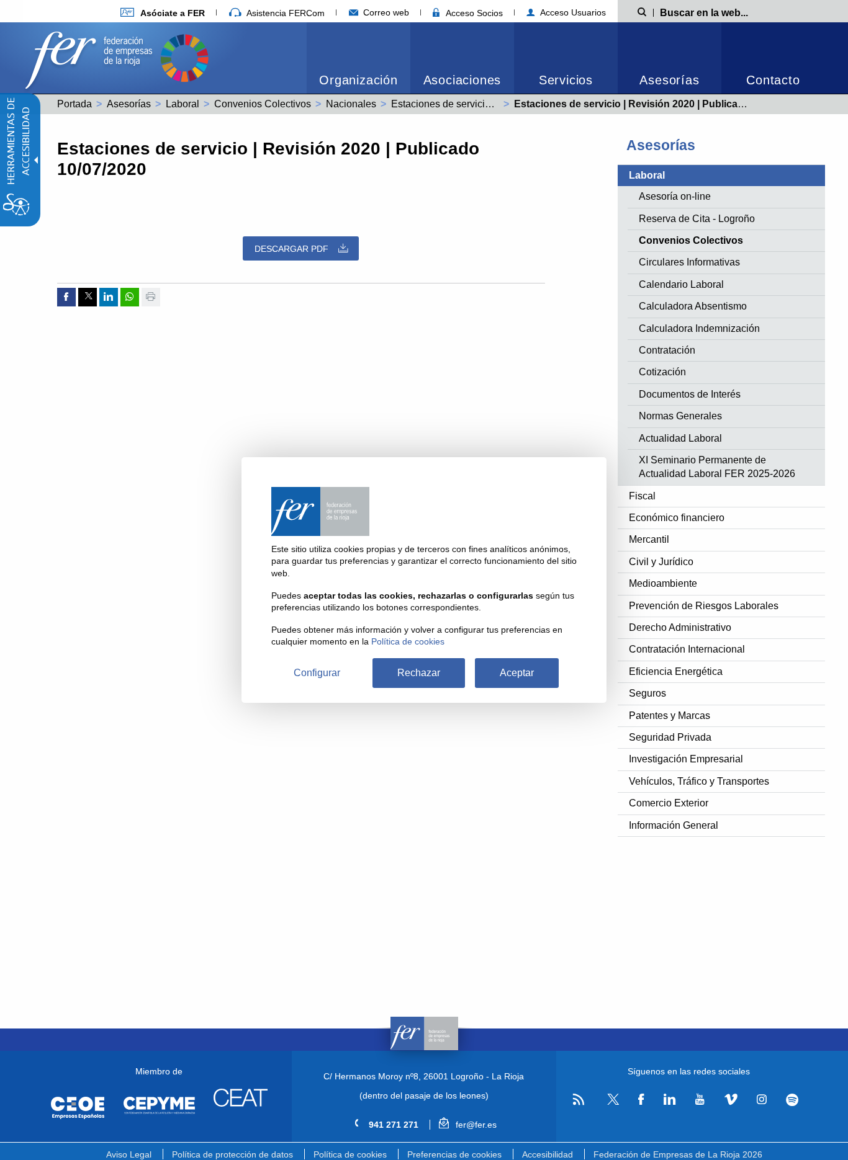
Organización (358, 80)
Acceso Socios (473, 13)
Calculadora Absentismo (693, 306)
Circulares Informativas (689, 262)
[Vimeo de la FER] (730, 1100)
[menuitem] (163, 12)
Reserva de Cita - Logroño (697, 218)
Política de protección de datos (232, 1154)
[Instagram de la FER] (761, 1100)
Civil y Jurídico (661, 561)
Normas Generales (680, 416)
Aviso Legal (128, 1154)
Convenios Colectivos (262, 104)
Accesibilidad (547, 1154)
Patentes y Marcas (669, 715)
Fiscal (642, 496)
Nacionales (351, 104)
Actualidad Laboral (680, 438)
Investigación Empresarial (686, 759)
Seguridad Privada (670, 737)
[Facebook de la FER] (641, 1100)
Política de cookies (350, 1154)
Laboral (182, 104)
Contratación (667, 350)
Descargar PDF (291, 249)
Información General (673, 825)
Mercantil (649, 539)
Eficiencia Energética (676, 671)
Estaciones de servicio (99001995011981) (484, 104)
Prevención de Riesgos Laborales (703, 605)
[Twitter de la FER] (611, 1102)
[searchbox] (724, 11)
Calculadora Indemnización (699, 328)
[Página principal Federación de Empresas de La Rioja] (91, 56)
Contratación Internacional (687, 649)
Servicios (566, 80)
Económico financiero (676, 517)
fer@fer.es (474, 1125)
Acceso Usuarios (572, 12)
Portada (74, 104)
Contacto (773, 80)
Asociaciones (462, 80)
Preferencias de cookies (454, 1154)
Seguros (647, 693)
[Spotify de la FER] (792, 1100)
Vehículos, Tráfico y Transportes (699, 781)
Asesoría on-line (675, 196)
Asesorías (669, 80)
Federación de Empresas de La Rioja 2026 (677, 1154)
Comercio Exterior (668, 803)
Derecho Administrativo (680, 627)
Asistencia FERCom (284, 13)
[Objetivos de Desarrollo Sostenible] (184, 56)
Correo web (385, 12)
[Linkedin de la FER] (669, 1100)
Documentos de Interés (690, 394)
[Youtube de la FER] (699, 1100)
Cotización (662, 372)
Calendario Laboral (681, 284)
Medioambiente (663, 583)
